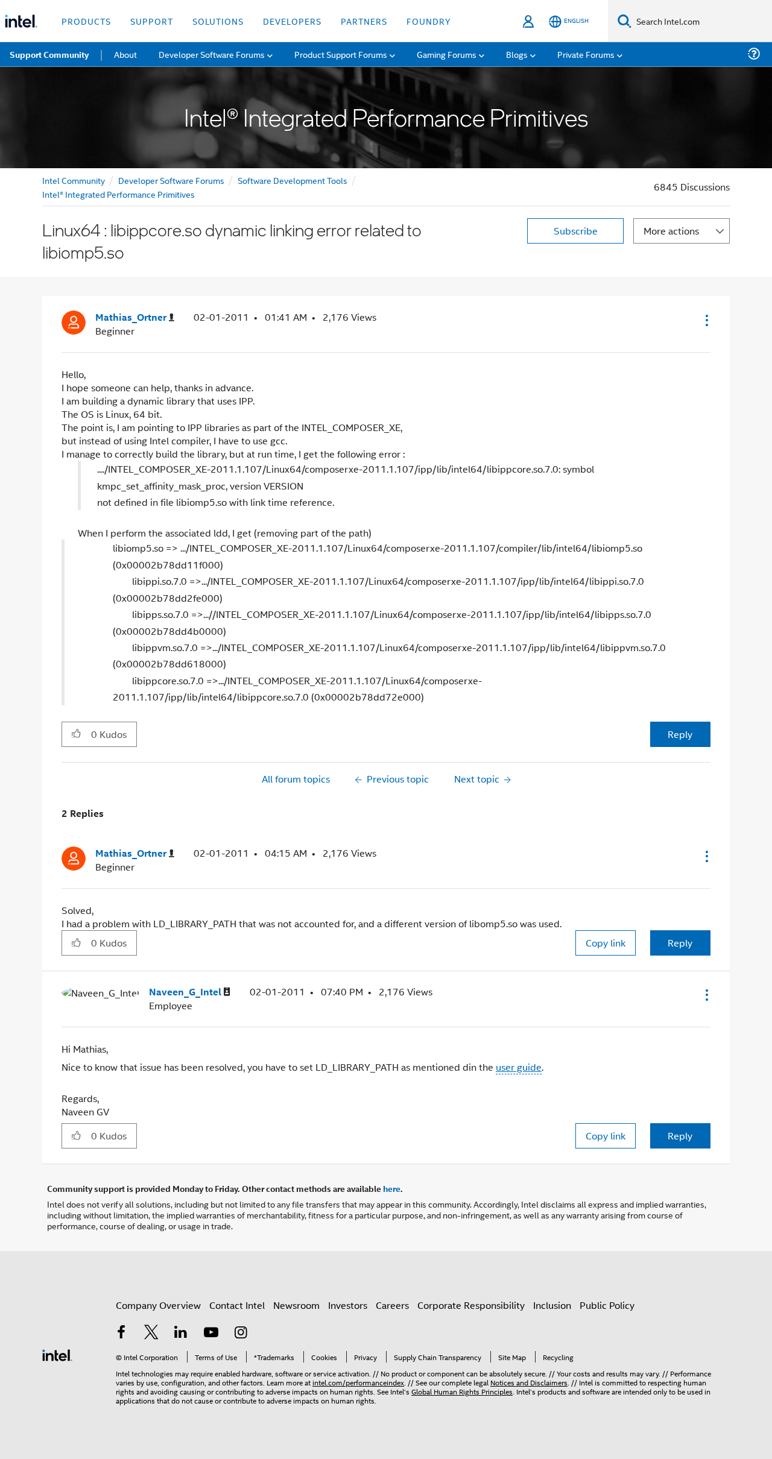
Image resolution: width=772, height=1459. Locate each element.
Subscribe (576, 231)
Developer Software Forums (171, 180)
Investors (347, 1305)
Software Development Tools (292, 180)
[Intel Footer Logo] (57, 1354)
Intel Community (73, 180)
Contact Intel (237, 1305)
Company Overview (158, 1305)
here (391, 1188)
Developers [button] (292, 20)
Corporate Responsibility (471, 1305)
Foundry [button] (429, 20)
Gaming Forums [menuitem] (446, 54)
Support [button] (151, 20)
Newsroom (296, 1305)
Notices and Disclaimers (529, 1382)
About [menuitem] (125, 54)
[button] (705, 320)
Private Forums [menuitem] (586, 54)
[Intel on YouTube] (211, 1333)
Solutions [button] (218, 20)
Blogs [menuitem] (517, 54)
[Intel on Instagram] (240, 1333)
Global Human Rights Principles (462, 1391)
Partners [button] (364, 20)
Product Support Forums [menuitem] (340, 54)
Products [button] (86, 20)
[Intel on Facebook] (121, 1333)
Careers (392, 1305)
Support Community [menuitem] (49, 54)
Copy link (605, 943)
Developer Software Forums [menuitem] (212, 54)
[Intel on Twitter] (151, 1333)
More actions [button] (671, 231)
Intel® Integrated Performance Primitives (118, 193)
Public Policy (607, 1305)
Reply (680, 734)
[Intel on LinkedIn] (181, 1333)
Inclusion (552, 1305)
